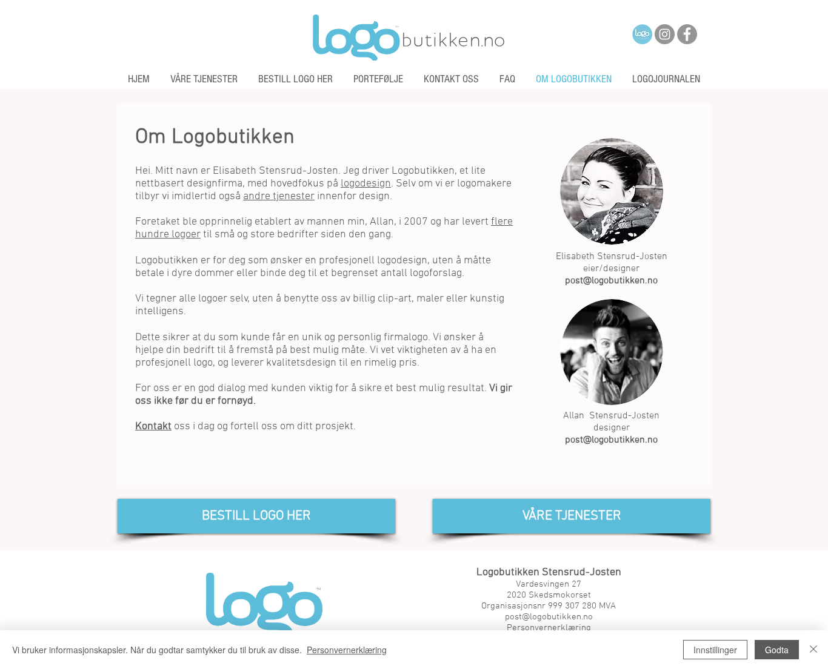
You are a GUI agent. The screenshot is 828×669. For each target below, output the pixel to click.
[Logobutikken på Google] (642, 34)
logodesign (366, 183)
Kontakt (153, 426)
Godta (777, 650)
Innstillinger (715, 650)
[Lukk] (813, 649)
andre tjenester (279, 196)
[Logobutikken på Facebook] (687, 34)
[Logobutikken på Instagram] (665, 34)
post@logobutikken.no (611, 281)
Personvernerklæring (347, 650)
